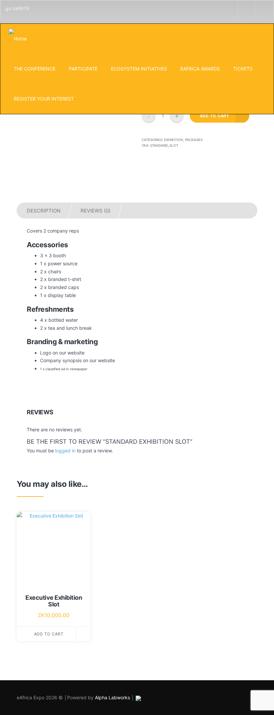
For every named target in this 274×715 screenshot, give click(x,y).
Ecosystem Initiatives (139, 69)
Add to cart (48, 634)
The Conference (34, 69)
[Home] (17, 39)
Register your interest (44, 99)
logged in (65, 450)
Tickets (243, 69)
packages (193, 140)
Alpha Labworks (113, 697)
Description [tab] (43, 210)
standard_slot (164, 145)
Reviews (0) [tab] (95, 210)
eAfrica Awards (200, 69)
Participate (83, 69)
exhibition (173, 140)
